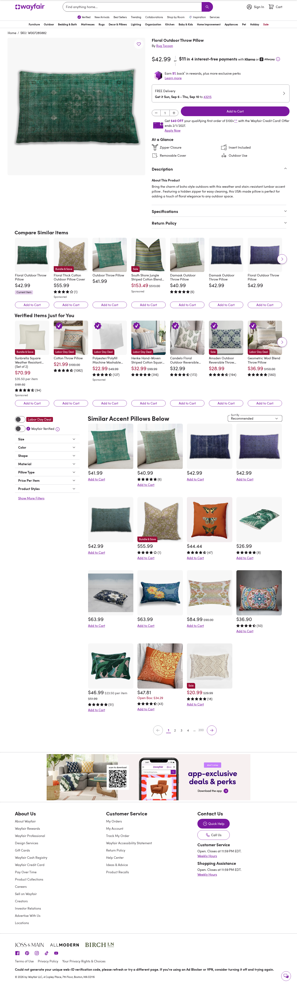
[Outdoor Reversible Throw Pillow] (209, 519)
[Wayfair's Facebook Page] (17, 953)
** (235, 121)
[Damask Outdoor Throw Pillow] (187, 255)
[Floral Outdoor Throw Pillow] (32, 255)
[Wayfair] (30, 6)
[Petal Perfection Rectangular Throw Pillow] (111, 593)
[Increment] (174, 113)
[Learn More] (278, 59)
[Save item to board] (139, 44)
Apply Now (172, 130)
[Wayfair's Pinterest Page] (27, 953)
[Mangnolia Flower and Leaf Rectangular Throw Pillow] (160, 593)
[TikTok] (46, 953)
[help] (286, 976)
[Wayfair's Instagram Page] (36, 953)
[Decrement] (156, 113)
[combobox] (133, 7)
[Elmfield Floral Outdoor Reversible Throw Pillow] (111, 666)
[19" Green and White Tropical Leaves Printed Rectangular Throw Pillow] (259, 519)
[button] (76, 106)
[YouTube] (56, 953)
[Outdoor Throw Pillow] (110, 255)
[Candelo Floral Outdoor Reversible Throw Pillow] (187, 338)
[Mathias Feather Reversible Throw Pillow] (209, 593)
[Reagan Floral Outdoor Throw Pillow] (111, 519)
